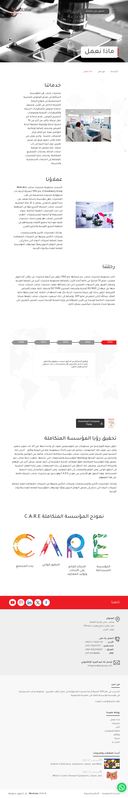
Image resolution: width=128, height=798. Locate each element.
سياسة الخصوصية (111, 794)
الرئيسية (114, 72)
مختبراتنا (116, 723)
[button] (121, 787)
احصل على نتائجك (95, 11)
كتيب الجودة (101, 701)
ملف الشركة (114, 701)
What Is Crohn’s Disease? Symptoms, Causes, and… (76, 776)
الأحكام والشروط (91, 794)
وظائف (116, 735)
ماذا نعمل (115, 720)
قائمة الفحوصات (112, 731)
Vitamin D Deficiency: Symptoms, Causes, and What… (75, 764)
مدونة (117, 738)
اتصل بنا (116, 742)
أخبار (118, 727)
